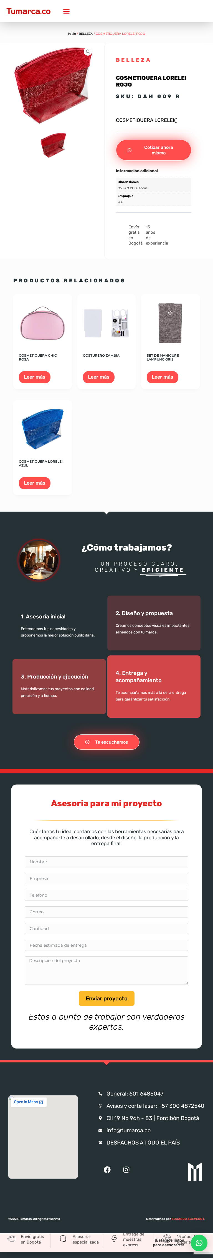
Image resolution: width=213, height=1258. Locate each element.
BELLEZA (86, 34)
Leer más (34, 377)
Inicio (72, 34)
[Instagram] (126, 1169)
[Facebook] (107, 1169)
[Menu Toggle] (66, 11)
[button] (199, 1243)
